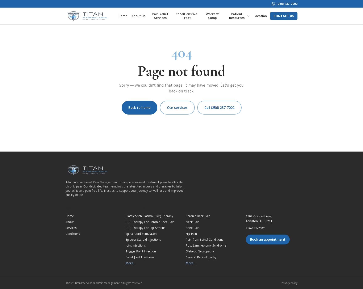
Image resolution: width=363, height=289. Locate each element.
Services (71, 228)
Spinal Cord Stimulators (141, 234)
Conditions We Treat (186, 16)
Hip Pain (191, 234)
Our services (177, 107)
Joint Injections (136, 245)
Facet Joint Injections (140, 257)
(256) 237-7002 (287, 4)
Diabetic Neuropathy (200, 251)
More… (131, 263)
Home (122, 16)
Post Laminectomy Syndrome (206, 245)
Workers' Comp (212, 16)
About (70, 222)
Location (260, 16)
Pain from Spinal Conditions (204, 239)
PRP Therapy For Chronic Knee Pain (150, 222)
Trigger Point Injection (141, 251)
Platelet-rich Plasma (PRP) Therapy (149, 216)
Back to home (139, 107)
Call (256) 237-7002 (219, 107)
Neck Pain (192, 222)
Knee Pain (192, 228)
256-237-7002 (255, 228)
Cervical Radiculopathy (201, 257)
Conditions (73, 234)
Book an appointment (267, 239)
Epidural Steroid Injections (143, 239)
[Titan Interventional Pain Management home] (88, 16)
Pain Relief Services (160, 16)
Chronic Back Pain (198, 216)
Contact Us (284, 16)
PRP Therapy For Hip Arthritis (145, 228)
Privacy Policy (289, 283)
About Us (138, 16)
